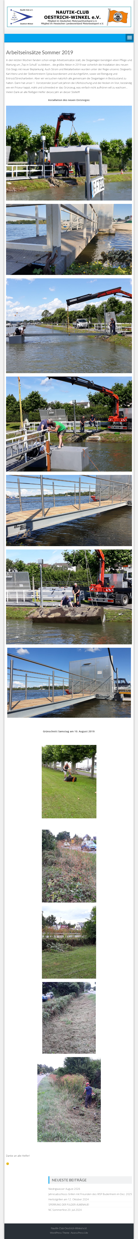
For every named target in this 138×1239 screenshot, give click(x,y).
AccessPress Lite (79, 1232)
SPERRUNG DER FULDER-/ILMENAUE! (68, 1204)
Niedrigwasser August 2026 (64, 1188)
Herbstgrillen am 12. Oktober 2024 (68, 1199)
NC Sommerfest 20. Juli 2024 (65, 1209)
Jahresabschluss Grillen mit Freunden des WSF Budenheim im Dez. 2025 (90, 1194)
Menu (130, 38)
